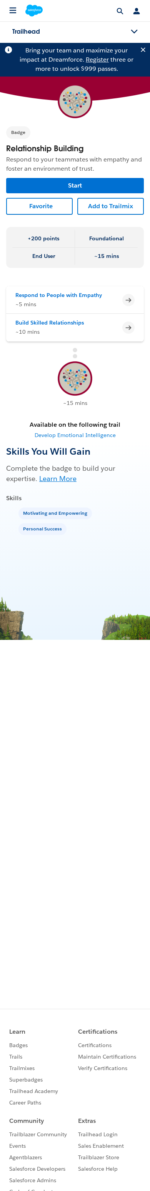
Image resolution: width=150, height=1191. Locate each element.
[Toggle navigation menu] (134, 31)
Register (97, 59)
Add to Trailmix (110, 206)
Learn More (58, 478)
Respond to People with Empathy (58, 295)
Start (75, 185)
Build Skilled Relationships (49, 322)
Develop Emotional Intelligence (75, 435)
